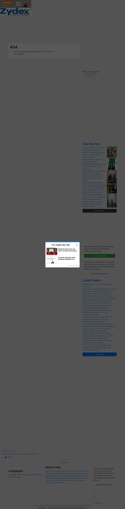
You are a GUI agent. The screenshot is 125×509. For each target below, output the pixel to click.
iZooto (77, 265)
